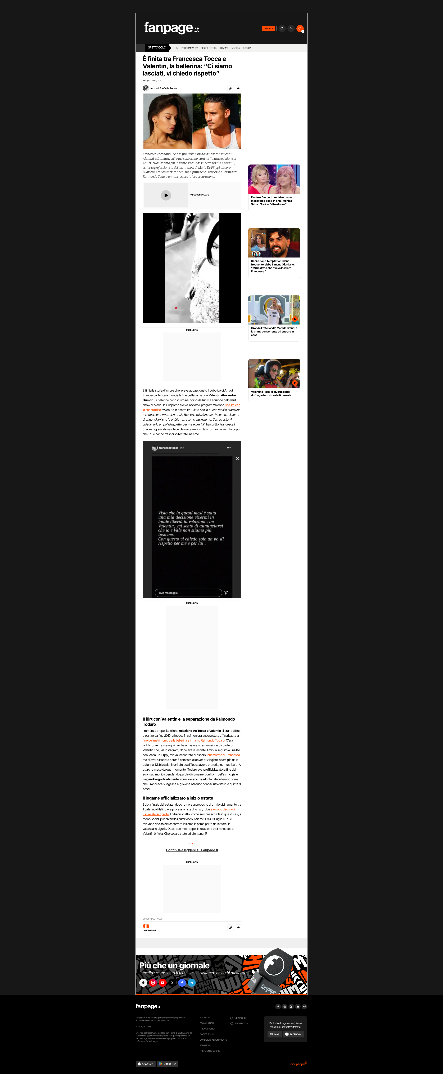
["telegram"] (192, 983)
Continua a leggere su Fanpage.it (192, 850)
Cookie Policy (207, 1034)
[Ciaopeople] (299, 1064)
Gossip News (149, 919)
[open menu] (140, 48)
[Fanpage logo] (167, 28)
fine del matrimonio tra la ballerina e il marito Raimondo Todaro (184, 740)
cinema (224, 48)
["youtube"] (163, 983)
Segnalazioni (207, 1023)
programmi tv (190, 48)
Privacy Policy (207, 1028)
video (159, 919)
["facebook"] (182, 983)
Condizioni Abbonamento (213, 1040)
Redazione (205, 1045)
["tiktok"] (143, 983)
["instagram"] (153, 983)
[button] (238, 88)
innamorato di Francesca (223, 755)
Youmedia (205, 1017)
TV (177, 48)
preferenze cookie (210, 1051)
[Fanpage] (148, 1006)
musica (236, 48)
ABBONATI (269, 29)
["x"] (172, 983)
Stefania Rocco (168, 88)
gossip (247, 48)
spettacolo (157, 47)
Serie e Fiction (209, 48)
